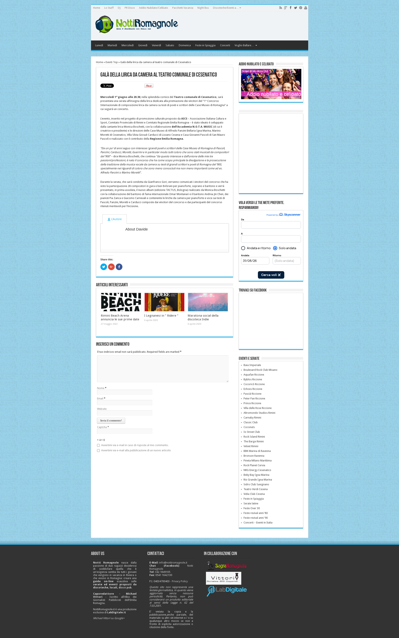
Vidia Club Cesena (254, 493)
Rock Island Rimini (254, 436)
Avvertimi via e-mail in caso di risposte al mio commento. (135, 445)
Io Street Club (252, 431)
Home (96, 7)
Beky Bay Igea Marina (256, 474)
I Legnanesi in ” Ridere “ (161, 315)
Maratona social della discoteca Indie (203, 317)
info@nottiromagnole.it (173, 562)
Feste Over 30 (252, 508)
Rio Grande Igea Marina (258, 479)
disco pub (125, 587)
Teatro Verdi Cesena (256, 489)
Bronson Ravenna (254, 455)
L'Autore (116, 219)
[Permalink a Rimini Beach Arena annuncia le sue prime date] (121, 302)
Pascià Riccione (252, 393)
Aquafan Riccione (254, 374)
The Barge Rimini (254, 441)
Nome (100, 388)
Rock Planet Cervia (254, 465)
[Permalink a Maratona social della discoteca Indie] (208, 302)
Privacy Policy (180, 581)
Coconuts (249, 427)
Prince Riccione (252, 403)
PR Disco (130, 7)
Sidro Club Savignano (256, 484)
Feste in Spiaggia (205, 45)
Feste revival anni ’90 (256, 517)
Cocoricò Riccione (254, 384)
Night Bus (203, 7)
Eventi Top (112, 62)
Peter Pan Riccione (254, 398)
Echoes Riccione (253, 388)
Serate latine (251, 503)
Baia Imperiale (252, 365)
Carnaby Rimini (252, 417)
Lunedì (99, 45)
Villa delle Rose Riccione (258, 408)
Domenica (185, 45)
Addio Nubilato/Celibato (153, 7)
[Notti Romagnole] (138, 30)
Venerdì (156, 45)
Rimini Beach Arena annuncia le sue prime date (120, 317)
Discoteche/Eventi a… (226, 7)
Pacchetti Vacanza (182, 7)
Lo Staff (109, 7)
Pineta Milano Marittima (258, 460)
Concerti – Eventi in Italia (258, 522)
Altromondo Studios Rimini (259, 412)
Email (100, 398)
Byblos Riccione (253, 379)
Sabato (170, 45)
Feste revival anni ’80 (256, 513)
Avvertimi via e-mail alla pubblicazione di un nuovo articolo (136, 450)
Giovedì (142, 45)
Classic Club (251, 422)
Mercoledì (128, 45)
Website (102, 408)
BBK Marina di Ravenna (257, 451)
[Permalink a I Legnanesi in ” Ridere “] (164, 302)
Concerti (225, 45)
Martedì (112, 45)
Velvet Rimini (251, 446)
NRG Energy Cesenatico (257, 470)
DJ (119, 7)
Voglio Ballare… (244, 45)
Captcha (102, 427)
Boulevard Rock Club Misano (260, 369)
